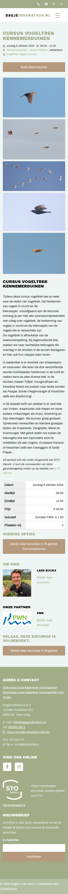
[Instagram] (61, 4)
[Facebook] (54, 4)
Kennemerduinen (17, 50)
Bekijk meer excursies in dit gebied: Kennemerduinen (34, 546)
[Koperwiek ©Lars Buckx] (34, 139)
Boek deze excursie (34, 67)
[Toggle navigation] (57, 15)
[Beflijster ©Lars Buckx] (34, 212)
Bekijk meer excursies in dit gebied (34, 650)
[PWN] (17, 619)
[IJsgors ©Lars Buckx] (34, 253)
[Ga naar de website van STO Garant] (14, 790)
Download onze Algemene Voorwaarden (30, 687)
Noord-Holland (38, 50)
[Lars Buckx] (17, 583)
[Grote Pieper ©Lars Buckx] (34, 97)
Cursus (32, 54)
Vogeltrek (12, 54)
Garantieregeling (14, 805)
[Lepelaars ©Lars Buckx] (34, 176)
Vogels (23, 54)
